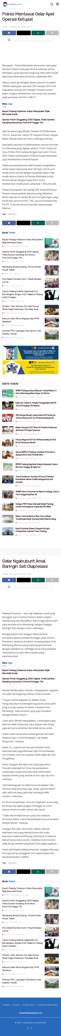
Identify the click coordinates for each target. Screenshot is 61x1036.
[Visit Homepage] (12, 4)
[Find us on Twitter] (31, 1028)
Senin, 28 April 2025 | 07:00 (14, 301)
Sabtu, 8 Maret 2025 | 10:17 (14, 325)
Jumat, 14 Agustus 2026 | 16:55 (29, 535)
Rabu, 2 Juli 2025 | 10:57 (12, 273)
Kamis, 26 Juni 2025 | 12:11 (13, 286)
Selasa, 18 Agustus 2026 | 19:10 (29, 446)
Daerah (12, 214)
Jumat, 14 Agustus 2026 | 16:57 (29, 522)
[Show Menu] (57, 4)
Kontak (16, 1005)
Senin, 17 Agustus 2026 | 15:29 (28, 470)
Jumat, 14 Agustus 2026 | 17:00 (29, 498)
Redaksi (6, 1005)
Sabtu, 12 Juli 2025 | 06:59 (13, 261)
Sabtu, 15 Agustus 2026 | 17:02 (29, 486)
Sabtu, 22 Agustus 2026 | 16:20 (29, 397)
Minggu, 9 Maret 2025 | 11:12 (14, 313)
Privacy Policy (28, 1005)
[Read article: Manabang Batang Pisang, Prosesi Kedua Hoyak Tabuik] (52, 270)
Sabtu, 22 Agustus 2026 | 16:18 (29, 409)
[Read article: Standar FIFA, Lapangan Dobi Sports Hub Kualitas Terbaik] (52, 334)
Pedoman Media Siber (48, 1005)
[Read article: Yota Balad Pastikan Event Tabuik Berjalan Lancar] (52, 283)
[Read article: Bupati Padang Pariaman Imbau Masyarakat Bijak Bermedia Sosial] (52, 243)
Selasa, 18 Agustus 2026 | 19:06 (29, 458)
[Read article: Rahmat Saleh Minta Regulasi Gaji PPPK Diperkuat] (52, 322)
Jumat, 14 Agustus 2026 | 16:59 (29, 510)
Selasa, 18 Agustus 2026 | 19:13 (29, 421)
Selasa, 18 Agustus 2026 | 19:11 (29, 434)
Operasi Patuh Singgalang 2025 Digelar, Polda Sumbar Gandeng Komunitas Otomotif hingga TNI (20, 254)
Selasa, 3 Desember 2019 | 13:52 (16, 27)
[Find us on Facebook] (28, 1028)
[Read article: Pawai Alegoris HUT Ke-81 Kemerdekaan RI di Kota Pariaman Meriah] (7, 442)
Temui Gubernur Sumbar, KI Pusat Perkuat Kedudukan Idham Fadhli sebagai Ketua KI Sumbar (35, 479)
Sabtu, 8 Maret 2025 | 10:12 (14, 337)
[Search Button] (52, 4)
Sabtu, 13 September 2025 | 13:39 (16, 246)
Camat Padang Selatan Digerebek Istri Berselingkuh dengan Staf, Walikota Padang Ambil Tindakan (22, 294)
